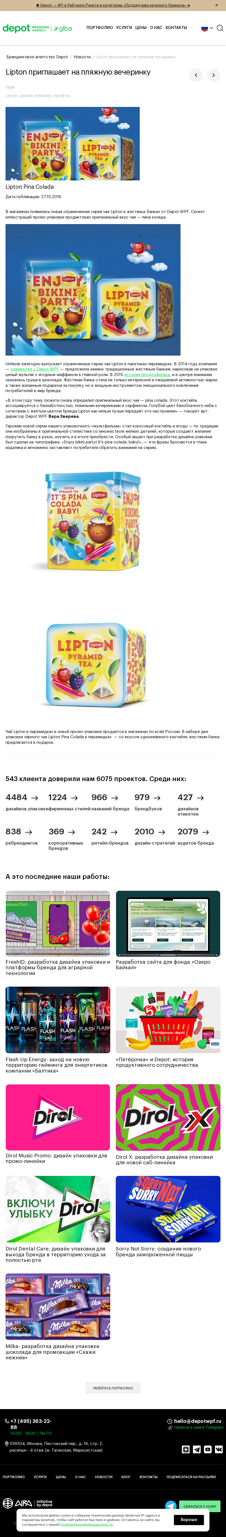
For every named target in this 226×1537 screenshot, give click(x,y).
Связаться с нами (200, 1506)
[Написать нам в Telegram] (171, 1506)
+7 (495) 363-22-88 (31, 1424)
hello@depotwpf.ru (178, 1421)
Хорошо (189, 1520)
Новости (103, 1477)
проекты (62, 96)
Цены (141, 28)
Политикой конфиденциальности (86, 1524)
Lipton (11, 96)
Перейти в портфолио (113, 1388)
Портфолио (100, 28)
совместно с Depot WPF (34, 369)
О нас (156, 28)
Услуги (124, 28)
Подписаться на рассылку (191, 1477)
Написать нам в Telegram (198, 1427)
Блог (126, 1477)
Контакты (176, 28)
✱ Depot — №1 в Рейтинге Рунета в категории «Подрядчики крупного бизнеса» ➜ (127, 5)
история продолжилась (147, 375)
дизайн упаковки (36, 96)
